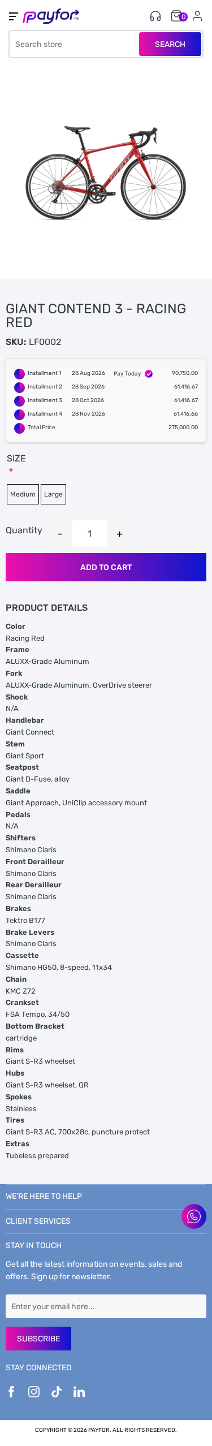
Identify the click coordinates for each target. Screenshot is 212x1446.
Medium (23, 494)
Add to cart (106, 567)
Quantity (24, 530)
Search (170, 44)
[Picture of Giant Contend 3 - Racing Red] (106, 173)
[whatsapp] (193, 1216)
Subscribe (38, 1339)
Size (16, 458)
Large (53, 494)
